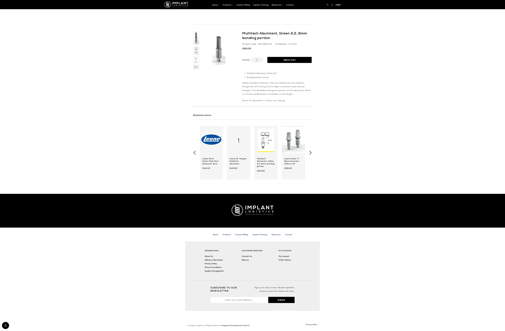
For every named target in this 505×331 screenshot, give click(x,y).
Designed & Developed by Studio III (235, 325)
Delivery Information (214, 260)
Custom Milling (241, 234)
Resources (276, 234)
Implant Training (259, 234)
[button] (5, 325)
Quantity (246, 60)
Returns (245, 260)
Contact (288, 234)
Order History (285, 260)
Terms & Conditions (213, 267)
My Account (284, 256)
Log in (338, 5)
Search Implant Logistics (327, 4)
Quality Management (214, 271)
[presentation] (194, 153)
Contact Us (247, 256)
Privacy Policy (211, 263)
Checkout (332, 4)
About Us (209, 256)
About (215, 234)
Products (227, 234)
